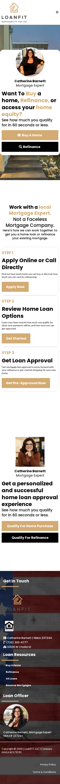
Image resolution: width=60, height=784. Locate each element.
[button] (57, 12)
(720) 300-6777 (17, 642)
